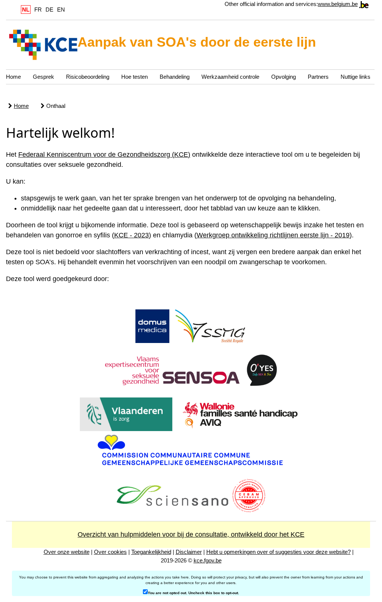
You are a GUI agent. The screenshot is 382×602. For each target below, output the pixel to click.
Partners (318, 77)
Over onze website (67, 552)
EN (61, 9)
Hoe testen (134, 77)
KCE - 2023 (131, 235)
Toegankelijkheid (151, 552)
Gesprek (43, 77)
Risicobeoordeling (87, 77)
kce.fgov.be (208, 560)
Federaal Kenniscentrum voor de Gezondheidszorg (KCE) (104, 154)
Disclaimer (189, 552)
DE (49, 9)
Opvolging (283, 77)
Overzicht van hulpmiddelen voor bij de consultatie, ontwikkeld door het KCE (191, 534)
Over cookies (110, 552)
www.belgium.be (338, 4)
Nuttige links (355, 77)
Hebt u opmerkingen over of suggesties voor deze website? (278, 552)
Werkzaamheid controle (230, 77)
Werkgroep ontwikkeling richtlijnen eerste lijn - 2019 (273, 235)
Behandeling (175, 77)
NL (25, 9)
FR (38, 9)
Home (13, 77)
